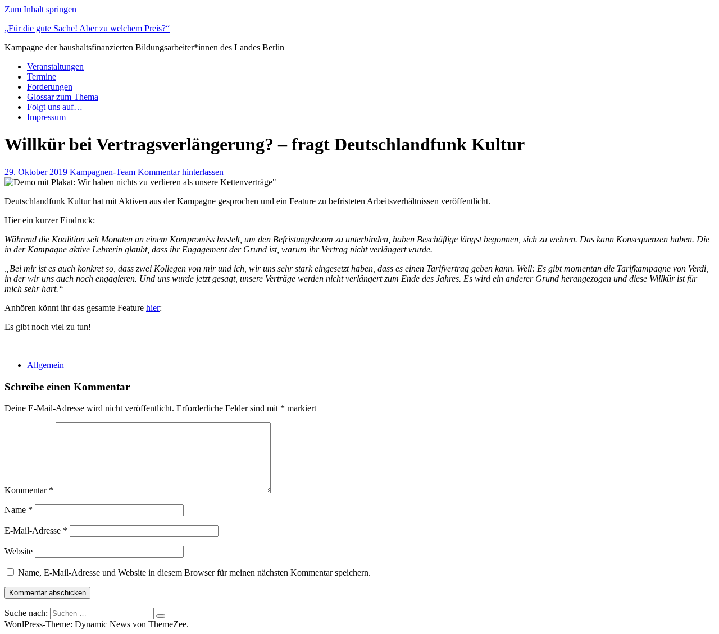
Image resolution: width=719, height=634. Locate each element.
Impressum (46, 117)
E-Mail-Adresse (35, 530)
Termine (41, 76)
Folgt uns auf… (55, 107)
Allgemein (45, 365)
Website (18, 551)
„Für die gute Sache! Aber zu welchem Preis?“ (87, 28)
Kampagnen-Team (102, 172)
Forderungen (49, 86)
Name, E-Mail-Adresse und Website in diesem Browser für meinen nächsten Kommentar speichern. (194, 572)
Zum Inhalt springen (40, 9)
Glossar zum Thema (62, 97)
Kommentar (28, 490)
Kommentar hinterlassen (181, 172)
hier (153, 308)
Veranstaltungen (55, 66)
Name (18, 509)
